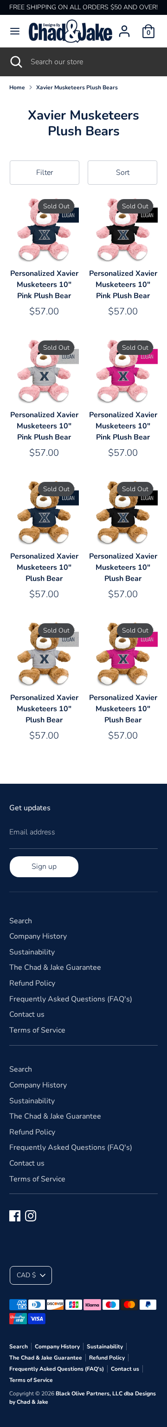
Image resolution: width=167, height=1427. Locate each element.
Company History (38, 936)
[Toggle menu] (15, 31)
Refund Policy (32, 983)
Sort (122, 172)
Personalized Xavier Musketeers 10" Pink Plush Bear (44, 284)
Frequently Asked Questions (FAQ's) (70, 999)
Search (20, 921)
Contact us (27, 1014)
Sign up (44, 866)
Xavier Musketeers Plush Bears (77, 87)
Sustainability (32, 952)
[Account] (124, 27)
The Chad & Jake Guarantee (55, 967)
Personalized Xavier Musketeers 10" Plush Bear (44, 567)
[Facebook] (14, 1215)
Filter (44, 172)
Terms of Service (37, 1030)
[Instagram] (30, 1215)
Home (17, 87)
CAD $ (26, 1275)
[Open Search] (15, 62)
